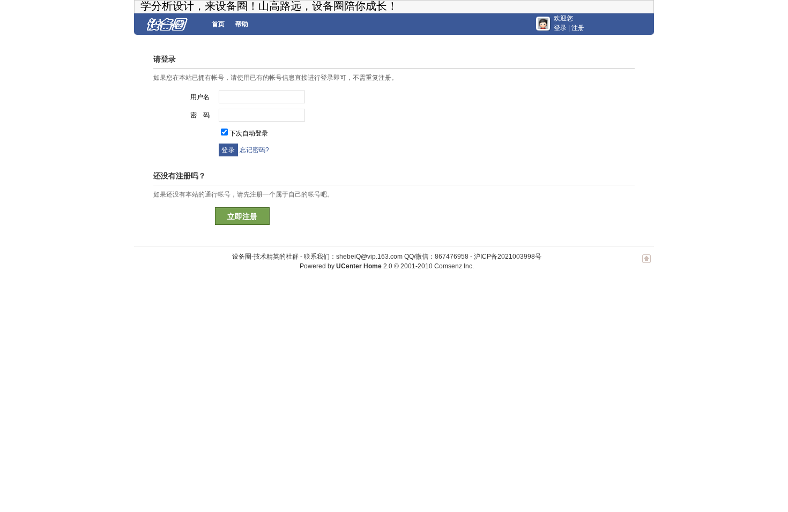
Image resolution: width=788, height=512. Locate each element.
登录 (560, 28)
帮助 (241, 24)
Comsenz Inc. (454, 266)
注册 (577, 28)
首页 (218, 24)
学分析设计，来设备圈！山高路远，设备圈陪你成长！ (269, 6)
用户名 (200, 97)
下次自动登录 (248, 133)
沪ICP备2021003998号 (507, 256)
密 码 (200, 115)
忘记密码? (254, 150)
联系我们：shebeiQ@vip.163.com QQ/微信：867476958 (386, 256)
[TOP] (646, 264)
